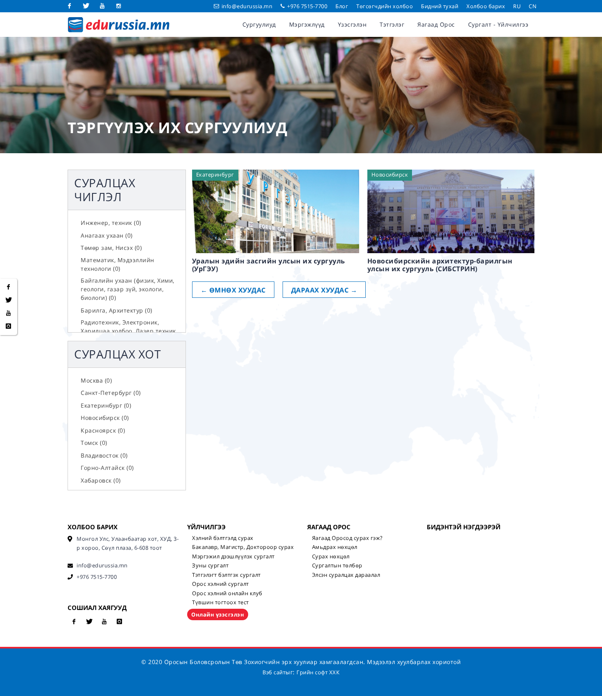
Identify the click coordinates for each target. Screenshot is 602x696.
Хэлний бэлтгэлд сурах (222, 538)
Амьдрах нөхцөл (335, 547)
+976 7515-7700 (307, 6)
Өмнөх (233, 290)
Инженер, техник (111, 223)
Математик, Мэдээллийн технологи (117, 264)
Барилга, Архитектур (116, 310)
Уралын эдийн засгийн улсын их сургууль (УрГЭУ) (268, 264)
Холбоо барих (485, 6)
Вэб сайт (274, 672)
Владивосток (104, 455)
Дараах (324, 290)
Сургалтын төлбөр (337, 565)
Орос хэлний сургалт (220, 583)
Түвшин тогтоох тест (220, 602)
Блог (341, 6)
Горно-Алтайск (107, 468)
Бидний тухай (439, 6)
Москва (96, 380)
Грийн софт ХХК (317, 672)
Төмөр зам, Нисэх (111, 248)
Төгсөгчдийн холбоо (384, 6)
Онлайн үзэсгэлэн (217, 614)
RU (517, 6)
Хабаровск (101, 480)
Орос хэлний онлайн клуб (227, 593)
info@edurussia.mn (247, 6)
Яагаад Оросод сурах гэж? (347, 538)
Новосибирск (105, 418)
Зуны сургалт (210, 565)
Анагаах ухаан (107, 235)
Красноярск (103, 430)
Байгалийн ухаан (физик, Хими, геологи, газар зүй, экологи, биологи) (127, 289)
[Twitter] (86, 6)
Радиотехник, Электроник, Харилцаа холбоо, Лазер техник (128, 330)
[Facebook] (69, 6)
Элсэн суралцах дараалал (346, 574)
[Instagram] (119, 6)
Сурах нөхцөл (331, 556)
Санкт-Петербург (111, 393)
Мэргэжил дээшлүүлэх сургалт (233, 556)
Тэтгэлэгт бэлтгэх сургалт (226, 574)
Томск (94, 443)
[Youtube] (102, 6)
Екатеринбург (106, 405)
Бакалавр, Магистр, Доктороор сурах (243, 547)
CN (532, 6)
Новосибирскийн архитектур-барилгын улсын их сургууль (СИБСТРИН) (440, 264)
